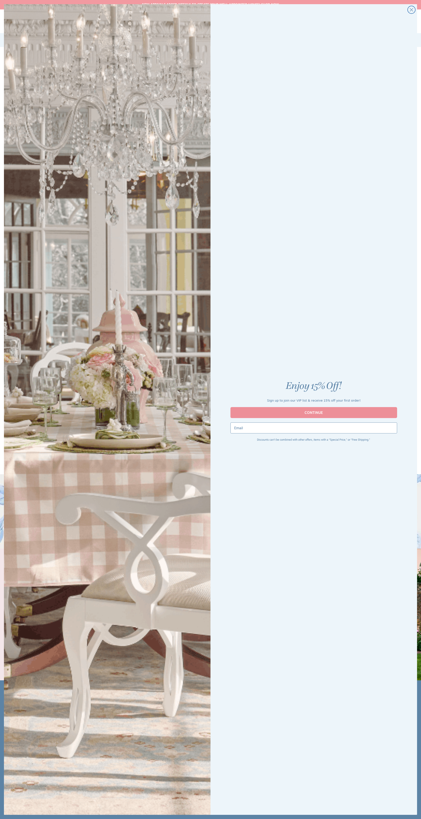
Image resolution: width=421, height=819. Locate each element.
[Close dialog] (411, 10)
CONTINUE (314, 412)
